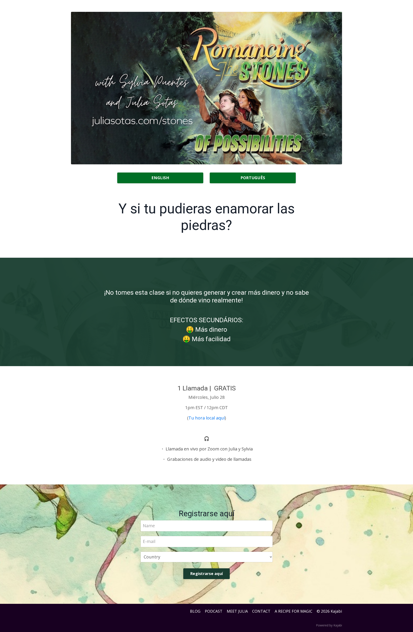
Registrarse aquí (206, 573)
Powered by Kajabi (329, 625)
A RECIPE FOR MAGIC (293, 611)
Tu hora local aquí (206, 418)
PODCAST (213, 611)
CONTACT (261, 611)
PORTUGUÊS (252, 177)
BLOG (195, 611)
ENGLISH (160, 177)
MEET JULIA (237, 611)
